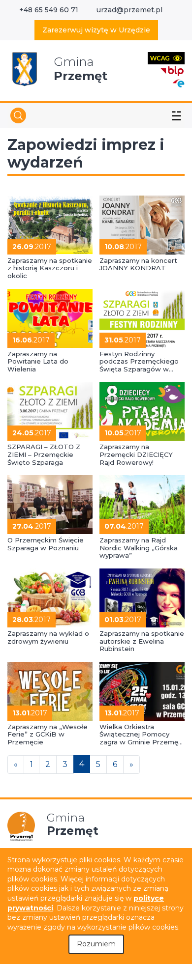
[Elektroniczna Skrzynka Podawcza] (178, 82)
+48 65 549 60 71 (48, 9)
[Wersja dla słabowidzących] (166, 57)
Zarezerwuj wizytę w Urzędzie (96, 30)
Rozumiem (96, 943)
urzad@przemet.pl (129, 9)
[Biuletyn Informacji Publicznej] (172, 70)
